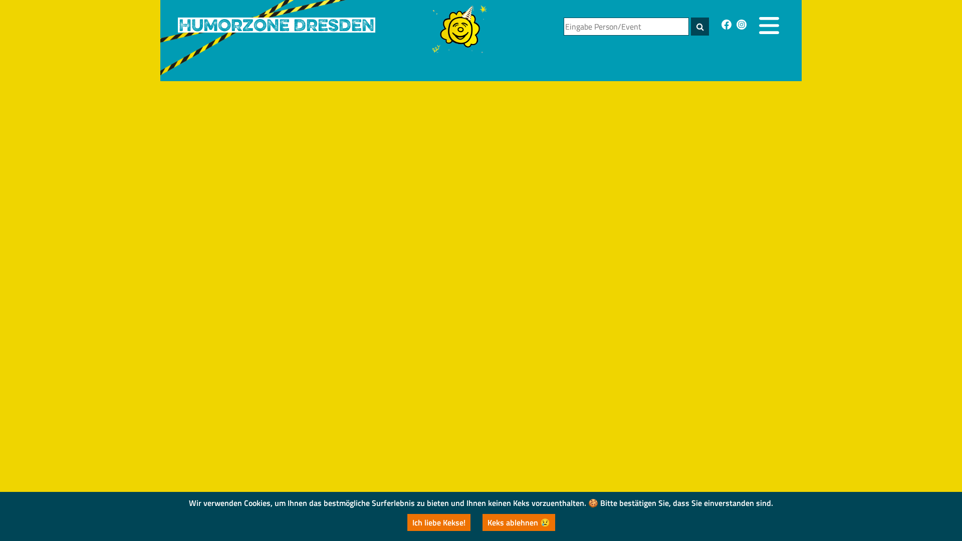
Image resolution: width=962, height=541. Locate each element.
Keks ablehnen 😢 (519, 522)
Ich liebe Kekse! (438, 522)
